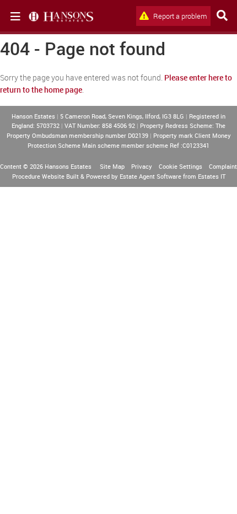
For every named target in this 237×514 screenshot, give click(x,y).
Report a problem (179, 16)
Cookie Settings (180, 166)
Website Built (60, 176)
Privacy (141, 166)
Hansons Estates (68, 166)
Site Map (112, 166)
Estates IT (211, 176)
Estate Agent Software (150, 176)
